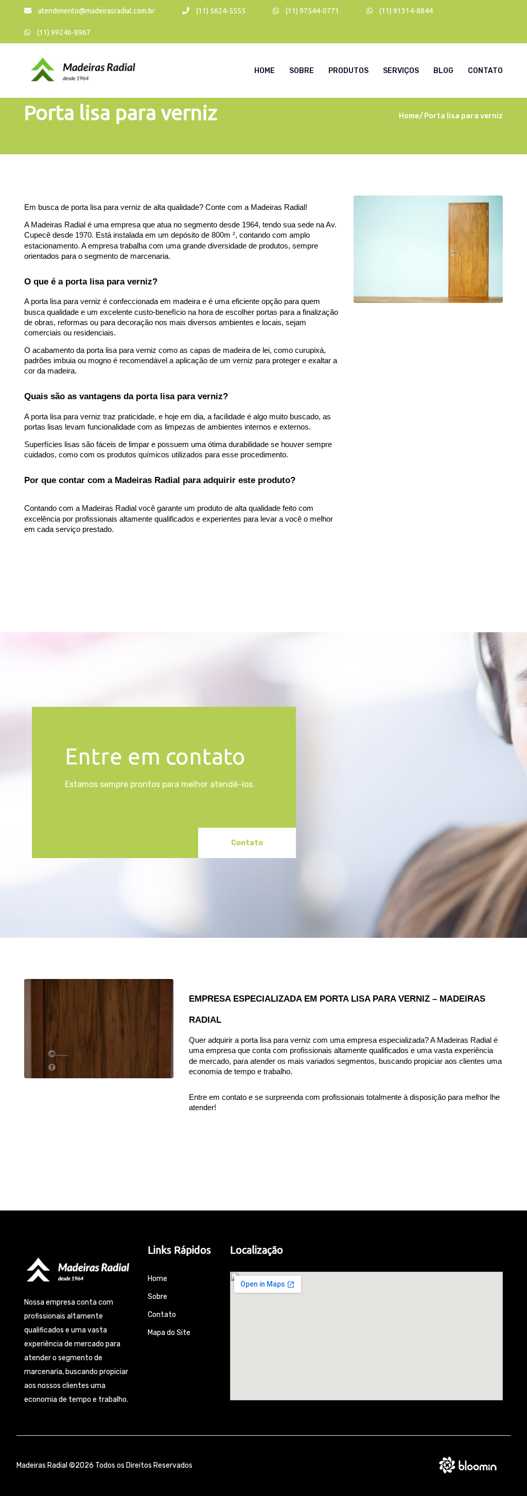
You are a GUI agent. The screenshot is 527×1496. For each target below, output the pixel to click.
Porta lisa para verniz (463, 116)
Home (264, 70)
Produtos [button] (348, 70)
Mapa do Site (169, 1332)
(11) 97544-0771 (311, 11)
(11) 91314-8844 (405, 11)
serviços (401, 70)
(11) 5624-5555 (220, 11)
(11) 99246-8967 (63, 32)
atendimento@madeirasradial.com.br (96, 11)
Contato (485, 70)
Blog (443, 70)
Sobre (301, 70)
